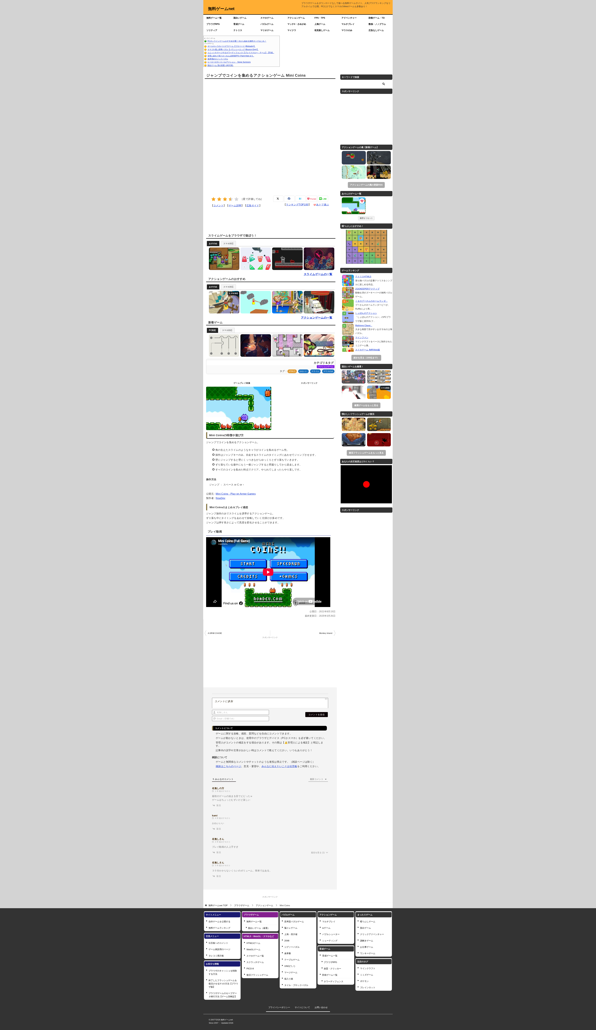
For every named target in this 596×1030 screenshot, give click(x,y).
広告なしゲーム (376, 30)
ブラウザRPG (213, 24)
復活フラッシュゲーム (257, 975)
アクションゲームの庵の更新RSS (366, 185)
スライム (315, 371)
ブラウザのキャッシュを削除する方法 (223, 972)
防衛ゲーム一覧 (329, 975)
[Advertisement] (336, 51)
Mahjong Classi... (363, 325)
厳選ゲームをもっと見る (366, 405)
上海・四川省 (290, 934)
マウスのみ (346, 30)
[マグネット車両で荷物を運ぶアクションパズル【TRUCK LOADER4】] (379, 424)
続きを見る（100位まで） (366, 357)
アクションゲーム (296, 18)
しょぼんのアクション (366, 313)
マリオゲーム (266, 30)
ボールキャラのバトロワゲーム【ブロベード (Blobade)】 (231, 46)
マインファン (361, 337)
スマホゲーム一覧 (255, 956)
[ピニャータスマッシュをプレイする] (255, 345)
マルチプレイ (347, 24)
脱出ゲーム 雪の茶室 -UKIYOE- (220, 65)
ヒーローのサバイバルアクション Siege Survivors (229, 62)
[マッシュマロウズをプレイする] (286, 345)
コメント (218, 205)
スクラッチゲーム (255, 962)
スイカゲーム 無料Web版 (367, 350)
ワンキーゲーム (367, 953)
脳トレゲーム (290, 928)
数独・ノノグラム (377, 24)
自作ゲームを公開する (219, 921)
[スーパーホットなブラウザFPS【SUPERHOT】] (354, 392)
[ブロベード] (354, 157)
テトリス (237, 30)
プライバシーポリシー (279, 1007)
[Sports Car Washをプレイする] (318, 302)
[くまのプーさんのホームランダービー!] (348, 305)
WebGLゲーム (253, 949)
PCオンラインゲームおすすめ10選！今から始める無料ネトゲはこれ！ (237, 41)
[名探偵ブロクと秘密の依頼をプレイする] (318, 345)
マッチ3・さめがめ (296, 24)
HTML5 (292, 371)
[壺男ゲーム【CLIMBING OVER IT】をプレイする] (255, 302)
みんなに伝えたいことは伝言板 (279, 766)
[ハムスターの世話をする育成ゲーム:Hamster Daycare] (354, 439)
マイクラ (291, 30)
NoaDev (220, 498)
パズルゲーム (266, 24)
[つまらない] (213, 199)
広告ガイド (252, 205)
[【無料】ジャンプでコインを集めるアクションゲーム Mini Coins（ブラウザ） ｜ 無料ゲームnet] (354, 206)
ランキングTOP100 (297, 204)
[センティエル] (379, 157)
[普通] (225, 199)
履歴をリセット (366, 218)
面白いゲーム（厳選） (259, 928)
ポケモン (364, 981)
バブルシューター (331, 934)
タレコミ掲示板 (216, 955)
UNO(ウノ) (289, 966)
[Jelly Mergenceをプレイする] (255, 258)
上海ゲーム (319, 24)
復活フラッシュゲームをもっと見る (366, 453)
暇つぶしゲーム (367, 921)
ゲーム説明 (235, 205)
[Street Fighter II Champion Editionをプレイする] (286, 302)
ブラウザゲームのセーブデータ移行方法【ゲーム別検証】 (223, 995)
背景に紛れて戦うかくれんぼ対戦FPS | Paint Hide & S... (231, 56)
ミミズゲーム (366, 975)
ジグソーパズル (292, 947)
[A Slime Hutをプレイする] (223, 258)
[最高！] (236, 199)
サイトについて (302, 1007)
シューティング (329, 940)
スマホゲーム (266, 18)
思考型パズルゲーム (294, 921)
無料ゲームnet (221, 8)
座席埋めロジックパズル (218, 59)
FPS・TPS (319, 18)
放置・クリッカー (332, 968)
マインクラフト (367, 968)
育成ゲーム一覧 (329, 955)
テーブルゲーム (292, 959)
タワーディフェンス (333, 981)
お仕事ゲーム (366, 947)
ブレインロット (367, 987)
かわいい (303, 371)
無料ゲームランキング (219, 928)
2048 (286, 940)
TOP (218, 905)
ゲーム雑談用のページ (219, 949)
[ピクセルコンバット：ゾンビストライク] (379, 172)
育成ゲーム (238, 24)
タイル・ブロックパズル (296, 985)
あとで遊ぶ (322, 204)
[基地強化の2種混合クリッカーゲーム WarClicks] (379, 377)
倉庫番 (287, 953)
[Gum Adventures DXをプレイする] (286, 258)
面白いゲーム (239, 18)
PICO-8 (250, 968)
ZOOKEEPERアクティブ (367, 289)
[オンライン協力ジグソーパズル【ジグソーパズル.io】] (354, 377)
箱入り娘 (288, 979)
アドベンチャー (349, 18)
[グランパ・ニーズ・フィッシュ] (354, 172)
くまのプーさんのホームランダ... (371, 301)
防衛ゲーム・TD (377, 18)
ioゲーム (326, 928)
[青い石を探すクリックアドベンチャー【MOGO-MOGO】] (379, 439)
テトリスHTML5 (363, 276)
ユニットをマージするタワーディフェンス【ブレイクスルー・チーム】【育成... (241, 53)
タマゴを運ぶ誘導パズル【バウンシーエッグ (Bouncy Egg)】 (233, 49)
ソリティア (211, 30)
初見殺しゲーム (322, 30)
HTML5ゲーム (253, 943)
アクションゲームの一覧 (316, 317)
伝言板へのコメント (218, 943)
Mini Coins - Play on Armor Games (236, 494)
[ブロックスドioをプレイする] (223, 302)
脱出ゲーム (365, 928)
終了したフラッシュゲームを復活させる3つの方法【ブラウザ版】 (223, 983)
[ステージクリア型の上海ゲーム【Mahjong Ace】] (354, 424)
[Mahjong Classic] (348, 329)
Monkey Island (325, 633)
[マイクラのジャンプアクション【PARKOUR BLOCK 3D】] (379, 392)
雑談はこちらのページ (228, 766)
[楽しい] (230, 199)
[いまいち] (219, 199)
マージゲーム (290, 972)
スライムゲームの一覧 (318, 274)
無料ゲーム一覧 (214, 18)
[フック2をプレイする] (223, 345)
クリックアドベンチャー (372, 934)
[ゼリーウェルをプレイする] (318, 258)
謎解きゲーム (366, 940)
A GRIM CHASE (215, 633)
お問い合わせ (321, 1007)
